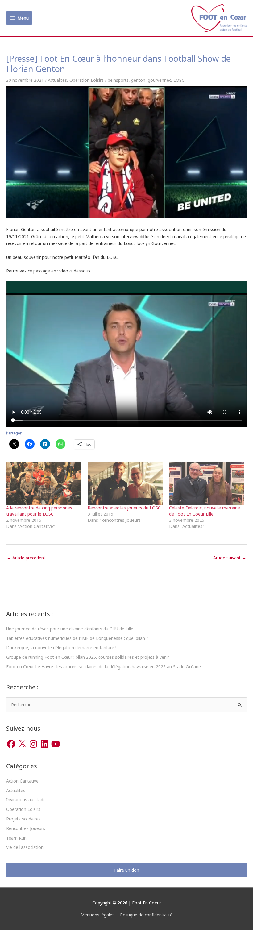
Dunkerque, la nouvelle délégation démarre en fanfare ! (61, 647)
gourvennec (159, 80)
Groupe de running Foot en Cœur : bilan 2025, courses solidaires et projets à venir (87, 657)
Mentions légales (97, 915)
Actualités (57, 80)
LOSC (179, 80)
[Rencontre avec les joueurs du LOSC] (125, 483)
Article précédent (26, 558)
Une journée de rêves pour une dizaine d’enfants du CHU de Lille (69, 629)
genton (138, 80)
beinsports (118, 80)
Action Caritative (22, 781)
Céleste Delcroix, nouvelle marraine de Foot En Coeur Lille (204, 511)
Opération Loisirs (86, 80)
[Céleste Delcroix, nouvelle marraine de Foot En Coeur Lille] (206, 483)
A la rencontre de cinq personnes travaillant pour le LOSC (39, 511)
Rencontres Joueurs (25, 828)
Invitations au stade (26, 800)
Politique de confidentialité (146, 915)
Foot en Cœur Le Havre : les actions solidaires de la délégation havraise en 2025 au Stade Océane (103, 667)
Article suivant (229, 558)
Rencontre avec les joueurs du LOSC (124, 508)
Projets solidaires (23, 819)
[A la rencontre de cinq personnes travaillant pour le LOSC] (43, 483)
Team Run (16, 838)
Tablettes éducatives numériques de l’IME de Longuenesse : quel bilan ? (77, 638)
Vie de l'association (25, 847)
